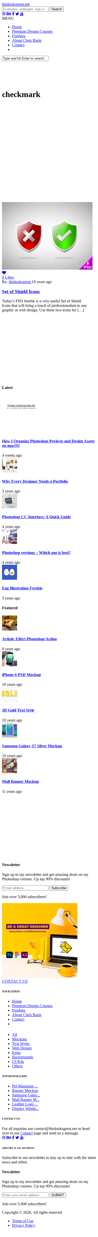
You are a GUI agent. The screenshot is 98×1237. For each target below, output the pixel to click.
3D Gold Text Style (18, 710)
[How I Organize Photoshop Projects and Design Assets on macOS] (21, 431)
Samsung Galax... (26, 1095)
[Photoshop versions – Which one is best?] (9, 542)
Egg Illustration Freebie (22, 588)
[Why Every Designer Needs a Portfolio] (9, 471)
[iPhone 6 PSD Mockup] (9, 665)
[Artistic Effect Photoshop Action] (9, 629)
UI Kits (18, 1061)
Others (17, 1066)
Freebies (18, 36)
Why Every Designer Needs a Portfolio (35, 481)
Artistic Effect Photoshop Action (29, 639)
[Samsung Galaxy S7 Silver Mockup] (9, 736)
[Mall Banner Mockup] (9, 772)
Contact (18, 45)
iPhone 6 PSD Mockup (21, 675)
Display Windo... (25, 1108)
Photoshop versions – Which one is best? (36, 552)
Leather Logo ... (25, 1104)
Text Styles (21, 1043)
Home (17, 27)
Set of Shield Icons (21, 291)
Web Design (22, 1048)
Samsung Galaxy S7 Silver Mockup (32, 746)
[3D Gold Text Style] (9, 700)
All (14, 1034)
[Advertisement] (49, 153)
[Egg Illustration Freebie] (9, 578)
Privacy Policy (23, 1225)
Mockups (19, 1039)
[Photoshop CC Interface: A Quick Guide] (9, 507)
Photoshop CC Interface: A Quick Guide (36, 517)
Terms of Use (22, 1221)
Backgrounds (22, 1057)
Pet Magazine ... (25, 1086)
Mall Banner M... (25, 1099)
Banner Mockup (25, 1090)
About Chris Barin (26, 40)
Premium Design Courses (32, 31)
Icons (16, 1052)
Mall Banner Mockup (20, 781)
